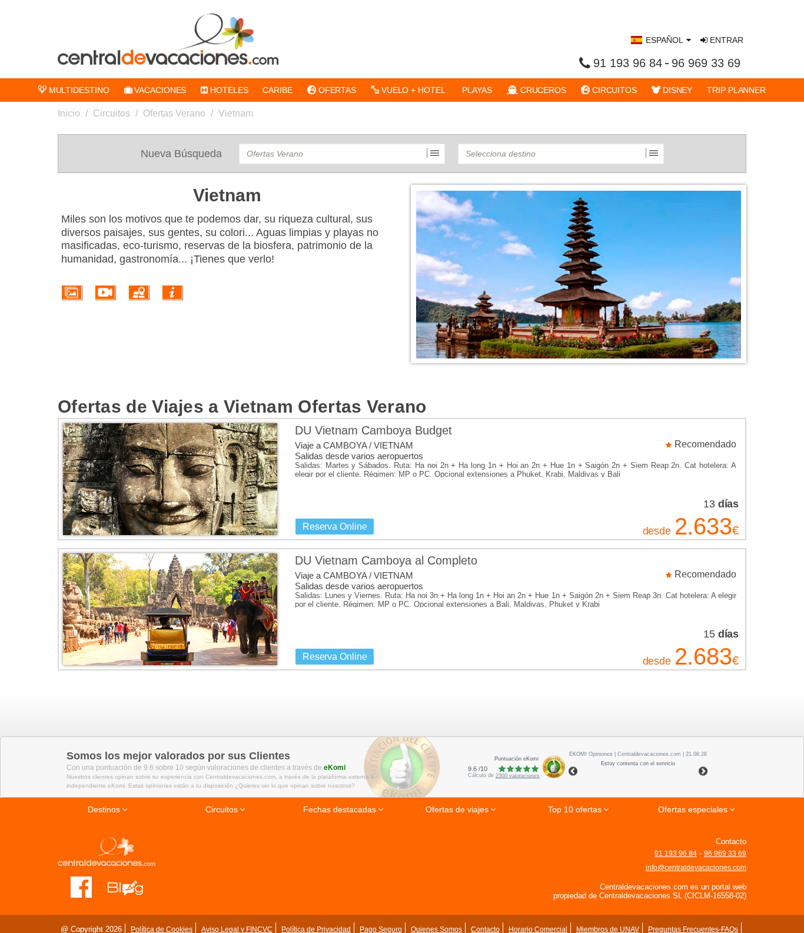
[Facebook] (81, 887)
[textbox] (342, 154)
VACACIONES (159, 90)
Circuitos (111, 113)
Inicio (69, 113)
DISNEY (676, 90)
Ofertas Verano (174, 113)
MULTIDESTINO (77, 90)
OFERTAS (336, 90)
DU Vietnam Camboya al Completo (386, 560)
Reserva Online (335, 527)
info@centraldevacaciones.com (696, 868)
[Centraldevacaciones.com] (168, 39)
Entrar (725, 40)
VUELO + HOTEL (412, 90)
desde (657, 531)
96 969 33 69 (706, 63)
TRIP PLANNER (736, 90)
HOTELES (228, 90)
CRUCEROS (542, 90)
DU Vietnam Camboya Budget (373, 430)
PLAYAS (476, 90)
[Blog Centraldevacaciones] (131, 887)
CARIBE (277, 90)
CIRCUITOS (613, 90)
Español (664, 40)
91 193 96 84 (627, 63)
